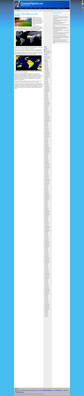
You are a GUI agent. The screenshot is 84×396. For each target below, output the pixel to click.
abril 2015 (46, 236)
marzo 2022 (46, 128)
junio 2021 (46, 140)
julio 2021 (46, 138)
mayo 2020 (46, 157)
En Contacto (17, 10)
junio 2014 (46, 249)
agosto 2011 (47, 294)
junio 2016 (46, 218)
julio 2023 (46, 107)
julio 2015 (46, 232)
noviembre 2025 (47, 73)
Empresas (59, 8)
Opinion (63, 390)
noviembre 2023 (47, 103)
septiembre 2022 (47, 120)
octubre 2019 (47, 166)
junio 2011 (46, 296)
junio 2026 (46, 64)
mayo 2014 (46, 251)
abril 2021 (46, 142)
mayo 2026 (46, 65)
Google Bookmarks (48, 52)
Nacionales (21, 8)
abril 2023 (46, 111)
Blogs (63, 8)
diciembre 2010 (47, 304)
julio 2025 (46, 78)
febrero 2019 (47, 176)
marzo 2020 (46, 159)
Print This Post (47, 58)
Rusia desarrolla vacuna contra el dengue (59, 35)
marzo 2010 (46, 316)
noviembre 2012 (47, 274)
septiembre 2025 (47, 76)
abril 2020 (46, 158)
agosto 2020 (47, 153)
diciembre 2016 (47, 210)
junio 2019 (46, 171)
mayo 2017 (46, 204)
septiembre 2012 (47, 277)
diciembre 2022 (47, 116)
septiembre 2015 (47, 230)
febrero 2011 (47, 302)
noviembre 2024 (47, 87)
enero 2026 (46, 70)
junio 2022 (46, 124)
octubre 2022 (47, 119)
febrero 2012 (47, 286)
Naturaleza (53, 390)
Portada (18, 392)
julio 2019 (46, 170)
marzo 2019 (46, 175)
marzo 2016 (46, 222)
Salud (54, 8)
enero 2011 (46, 303)
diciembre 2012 (47, 273)
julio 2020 (46, 154)
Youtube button (82, 8)
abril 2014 (46, 252)
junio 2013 (46, 265)
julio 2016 (46, 217)
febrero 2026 (47, 69)
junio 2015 (46, 234)
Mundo (35, 8)
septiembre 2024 (47, 90)
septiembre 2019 (47, 167)
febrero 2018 (47, 192)
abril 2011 (46, 299)
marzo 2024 (46, 98)
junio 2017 (46, 202)
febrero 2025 (47, 85)
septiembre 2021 (47, 136)
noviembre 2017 (47, 196)
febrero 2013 (47, 270)
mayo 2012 (46, 282)
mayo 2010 (46, 313)
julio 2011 (46, 295)
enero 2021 (46, 146)
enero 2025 (46, 86)
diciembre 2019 (47, 163)
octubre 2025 (47, 74)
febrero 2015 (47, 239)
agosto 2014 (47, 247)
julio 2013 (46, 264)
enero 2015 (46, 240)
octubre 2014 (47, 244)
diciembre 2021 (47, 132)
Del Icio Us (47, 49)
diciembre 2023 (47, 102)
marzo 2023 (46, 112)
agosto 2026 (47, 61)
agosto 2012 (47, 278)
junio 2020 (46, 155)
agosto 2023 (47, 106)
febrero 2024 (47, 99)
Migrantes (40, 8)
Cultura (49, 8)
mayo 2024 (46, 95)
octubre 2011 (47, 291)
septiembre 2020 (47, 151)
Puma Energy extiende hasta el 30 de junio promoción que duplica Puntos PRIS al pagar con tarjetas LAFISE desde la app (60, 28)
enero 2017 (46, 209)
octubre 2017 (47, 197)
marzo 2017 (46, 206)
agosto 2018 (47, 184)
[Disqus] (28, 107)
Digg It (46, 48)
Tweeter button (82, 4)
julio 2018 (46, 185)
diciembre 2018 (47, 179)
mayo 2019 (46, 172)
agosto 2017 (47, 200)
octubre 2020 (47, 150)
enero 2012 (46, 287)
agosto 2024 (47, 91)
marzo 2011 (46, 300)
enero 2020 (46, 162)
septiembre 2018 (47, 183)
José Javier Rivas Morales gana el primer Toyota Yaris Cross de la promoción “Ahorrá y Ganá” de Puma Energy (60, 17)
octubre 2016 (47, 213)
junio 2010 (46, 312)
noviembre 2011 (47, 290)
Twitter (46, 55)
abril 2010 (46, 315)
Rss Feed (82, 1)
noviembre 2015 (47, 227)
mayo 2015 (46, 235)
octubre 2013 (47, 260)
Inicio (16, 8)
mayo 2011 (46, 298)
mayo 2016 (46, 219)
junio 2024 (46, 94)
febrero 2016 (47, 223)
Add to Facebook (48, 51)
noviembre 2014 (47, 243)
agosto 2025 (47, 77)
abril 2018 (46, 189)
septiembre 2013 (47, 261)
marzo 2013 (46, 269)
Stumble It (46, 54)
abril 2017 (46, 205)
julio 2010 (46, 311)
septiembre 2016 (47, 214)
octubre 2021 (47, 134)
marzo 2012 (46, 285)
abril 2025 (46, 82)
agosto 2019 (47, 168)
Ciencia (45, 8)
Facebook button (82, 6)
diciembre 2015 (47, 226)
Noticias (58, 390)
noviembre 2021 (47, 133)
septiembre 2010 (47, 308)
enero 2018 (46, 193)
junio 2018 (46, 187)
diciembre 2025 (47, 72)
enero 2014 (46, 256)
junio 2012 (46, 281)
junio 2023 (46, 108)
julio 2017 (46, 201)
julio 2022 (46, 123)
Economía (26, 8)
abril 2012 (46, 283)
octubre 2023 (47, 104)
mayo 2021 (46, 141)
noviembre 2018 (47, 180)
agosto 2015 (47, 231)
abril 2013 (46, 268)
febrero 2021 (47, 145)
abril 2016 (46, 221)
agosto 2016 (47, 215)
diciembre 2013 (47, 257)
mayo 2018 (46, 188)
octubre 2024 (47, 89)
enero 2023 (46, 115)
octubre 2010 (47, 307)
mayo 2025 (46, 81)
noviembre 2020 (47, 149)
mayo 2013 (46, 266)
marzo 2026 (46, 68)
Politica (31, 8)
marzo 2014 (46, 253)
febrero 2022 (47, 129)
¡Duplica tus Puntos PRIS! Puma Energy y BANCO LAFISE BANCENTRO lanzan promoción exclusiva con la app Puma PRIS (61, 37)
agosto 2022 (47, 121)
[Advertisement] (27, 91)
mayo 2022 (46, 125)
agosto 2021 (47, 137)
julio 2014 (46, 248)
